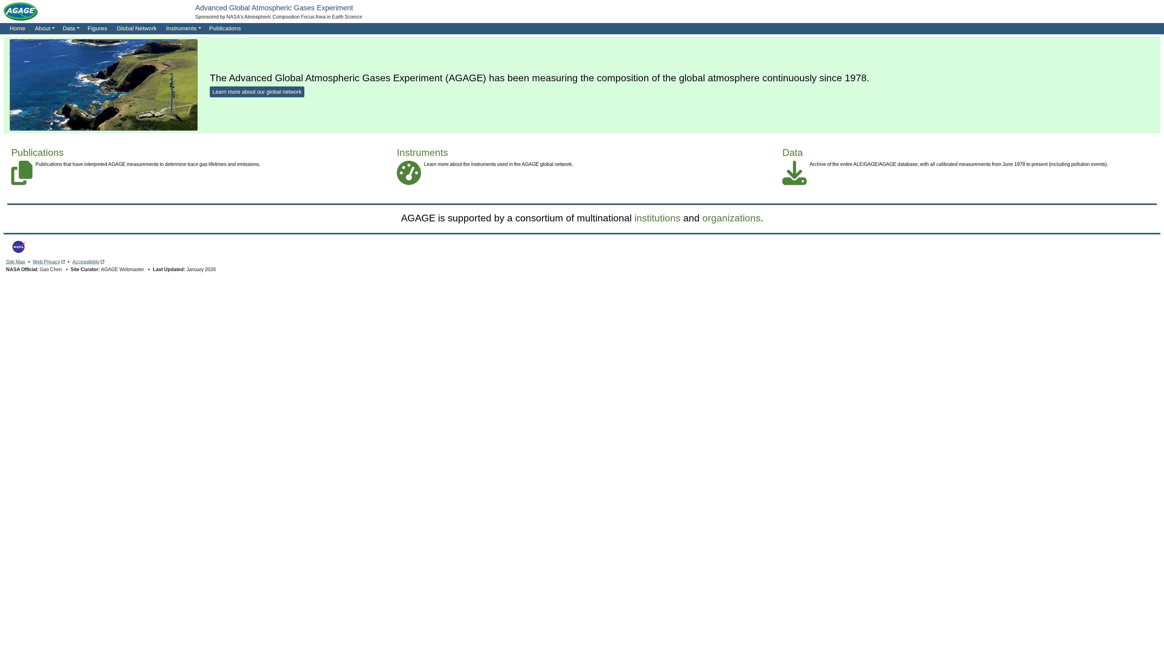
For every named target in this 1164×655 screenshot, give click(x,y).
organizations (731, 218)
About (42, 28)
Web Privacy (46, 261)
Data (69, 28)
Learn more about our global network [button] (257, 92)
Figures (97, 28)
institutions (657, 218)
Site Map (15, 261)
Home (17, 28)
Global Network (137, 28)
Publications (225, 28)
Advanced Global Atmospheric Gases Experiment (274, 8)
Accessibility (85, 261)
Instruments (181, 28)
